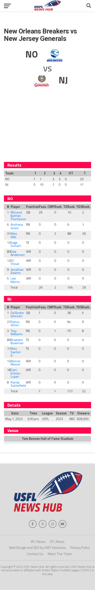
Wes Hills (14, 235)
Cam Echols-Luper (16, 373)
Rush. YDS (73, 206)
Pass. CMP (45, 206)
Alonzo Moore (16, 363)
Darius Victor (15, 323)
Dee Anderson (18, 253)
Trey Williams (17, 332)
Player (15, 206)
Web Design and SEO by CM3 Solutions (37, 547)
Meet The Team (60, 554)
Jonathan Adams (17, 271)
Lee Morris (15, 280)
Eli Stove (15, 262)
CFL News (57, 541)
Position (31, 206)
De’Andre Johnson (17, 314)
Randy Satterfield (18, 384)
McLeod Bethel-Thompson (18, 216)
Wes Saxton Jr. (16, 352)
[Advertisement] (47, 127)
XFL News (38, 541)
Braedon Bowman (17, 341)
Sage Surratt (16, 244)
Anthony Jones (17, 226)
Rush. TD (59, 206)
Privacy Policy (80, 547)
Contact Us (35, 554)
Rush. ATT (88, 206)
